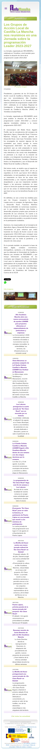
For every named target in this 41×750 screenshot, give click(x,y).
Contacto (29, 747)
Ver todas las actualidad (21, 716)
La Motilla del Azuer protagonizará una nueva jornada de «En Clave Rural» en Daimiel (20, 676)
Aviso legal (26, 745)
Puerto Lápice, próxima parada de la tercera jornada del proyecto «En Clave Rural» (20, 609)
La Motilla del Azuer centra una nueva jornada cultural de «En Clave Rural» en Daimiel (20, 547)
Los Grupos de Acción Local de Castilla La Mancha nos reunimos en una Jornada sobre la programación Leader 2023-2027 (20, 284)
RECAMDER (27, 743)
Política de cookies (21, 747)
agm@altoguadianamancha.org (28, 727)
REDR (8, 745)
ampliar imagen (21, 87)
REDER (33, 743)
